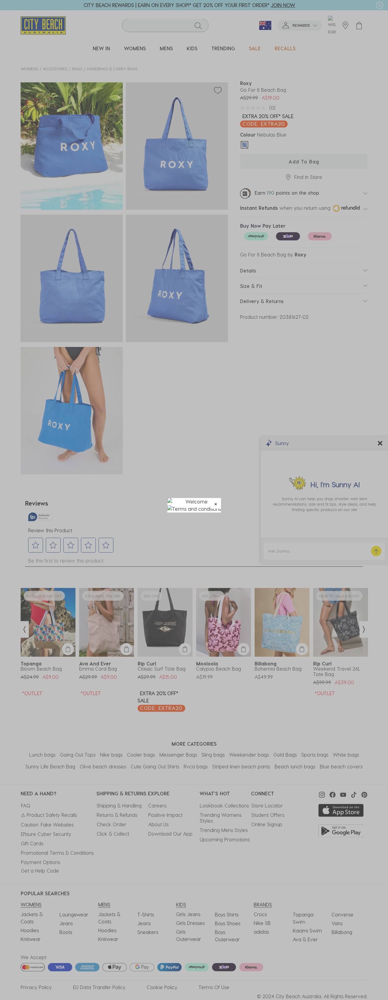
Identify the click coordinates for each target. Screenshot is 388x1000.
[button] (215, 503)
